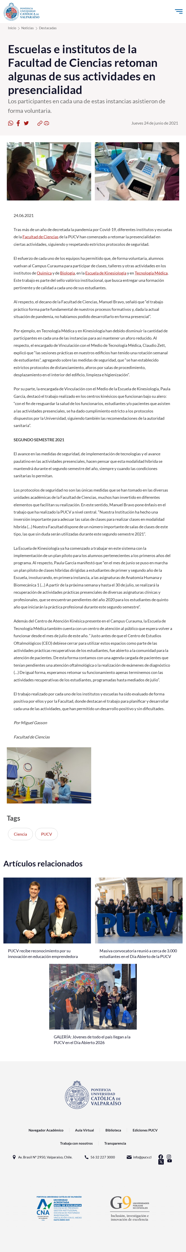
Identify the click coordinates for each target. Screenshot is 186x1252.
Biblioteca (113, 1130)
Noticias (27, 28)
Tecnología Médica (151, 272)
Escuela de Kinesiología (105, 272)
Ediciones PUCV (145, 1130)
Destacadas (48, 28)
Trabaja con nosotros (76, 1143)
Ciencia (20, 834)
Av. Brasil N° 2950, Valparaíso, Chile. (45, 1157)
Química (44, 272)
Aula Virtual (84, 1130)
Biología (67, 272)
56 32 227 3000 (103, 1157)
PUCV (46, 834)
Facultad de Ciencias (40, 236)
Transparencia (115, 1143)
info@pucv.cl (142, 1157)
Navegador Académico (46, 1130)
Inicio (12, 28)
